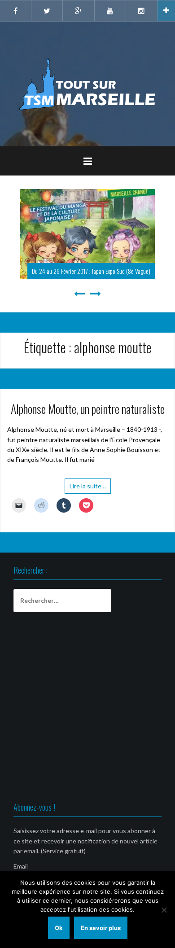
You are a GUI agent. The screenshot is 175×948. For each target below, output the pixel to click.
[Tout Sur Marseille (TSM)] (88, 83)
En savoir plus (101, 927)
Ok (59, 927)
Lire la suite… (88, 486)
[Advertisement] (87, 708)
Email (20, 866)
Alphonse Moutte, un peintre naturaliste (88, 408)
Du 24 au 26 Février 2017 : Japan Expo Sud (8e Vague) (91, 271)
